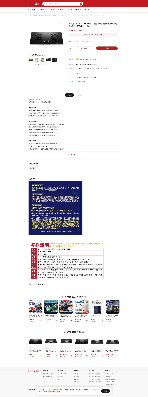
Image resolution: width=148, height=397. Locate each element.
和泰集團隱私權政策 (110, 379)
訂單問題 (91, 379)
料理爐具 (54, 15)
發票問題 (97, 379)
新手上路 (91, 374)
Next (122, 311)
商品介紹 (69, 95)
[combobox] (62, 4)
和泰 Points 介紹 (47, 376)
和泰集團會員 (108, 376)
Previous (26, 311)
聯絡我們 (60, 376)
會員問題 (91, 376)
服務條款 (50, 391)
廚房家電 (47, 15)
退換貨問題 (98, 381)
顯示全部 (73, 154)
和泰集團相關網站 (109, 384)
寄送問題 (97, 376)
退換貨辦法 (61, 379)
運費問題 (97, 374)
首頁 (30, 15)
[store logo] (34, 4)
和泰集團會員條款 (109, 381)
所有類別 (35, 15)
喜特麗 (78, 73)
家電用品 (41, 15)
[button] (61, 23)
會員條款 (76, 374)
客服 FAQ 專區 (62, 374)
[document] (74, 391)
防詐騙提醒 (77, 376)
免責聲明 (76, 381)
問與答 (79, 95)
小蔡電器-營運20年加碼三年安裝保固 (87, 64)
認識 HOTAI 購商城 (48, 374)
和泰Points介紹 (109, 374)
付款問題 (91, 381)
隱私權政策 (57, 391)
